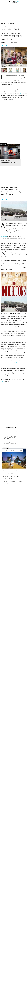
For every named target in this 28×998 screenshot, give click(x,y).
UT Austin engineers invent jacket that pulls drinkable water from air (11, 442)
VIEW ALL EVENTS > (15, 164)
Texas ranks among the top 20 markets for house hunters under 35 (12, 472)
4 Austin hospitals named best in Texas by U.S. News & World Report (11, 432)
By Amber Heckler (4, 197)
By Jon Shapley (3, 42)
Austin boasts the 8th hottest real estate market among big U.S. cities (13, 477)
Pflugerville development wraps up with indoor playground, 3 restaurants (11, 437)
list (1, 364)
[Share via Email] (10, 45)
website (2, 381)
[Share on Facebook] (2, 45)
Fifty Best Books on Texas (21, 363)
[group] (4, 70)
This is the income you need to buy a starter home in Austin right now (12, 483)
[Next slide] (25, 57)
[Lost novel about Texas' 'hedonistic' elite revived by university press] (14, 211)
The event (22, 93)
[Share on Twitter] (6, 45)
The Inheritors (4, 236)
